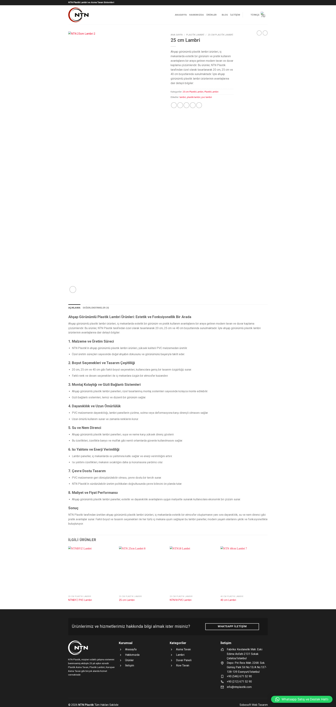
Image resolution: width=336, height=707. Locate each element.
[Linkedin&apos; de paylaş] (199, 105)
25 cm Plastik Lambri (220, 34)
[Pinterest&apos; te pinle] (193, 105)
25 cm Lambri (127, 600)
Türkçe (255, 14)
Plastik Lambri (195, 34)
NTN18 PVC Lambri (180, 600)
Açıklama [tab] (74, 307)
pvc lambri (206, 97)
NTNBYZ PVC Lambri (80, 600)
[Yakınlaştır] (72, 289)
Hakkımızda (196, 14)
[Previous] (68, 577)
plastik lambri (193, 97)
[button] (301, 699)
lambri (183, 97)
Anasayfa (181, 14)
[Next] (267, 577)
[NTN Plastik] (87, 14)
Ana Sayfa (177, 34)
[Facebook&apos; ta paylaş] (174, 105)
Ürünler (211, 14)
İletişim (235, 14)
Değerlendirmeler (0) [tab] (96, 307)
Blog (225, 14)
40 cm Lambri (228, 600)
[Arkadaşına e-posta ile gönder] (186, 105)
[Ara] (246, 14)
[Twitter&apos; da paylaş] (180, 105)
